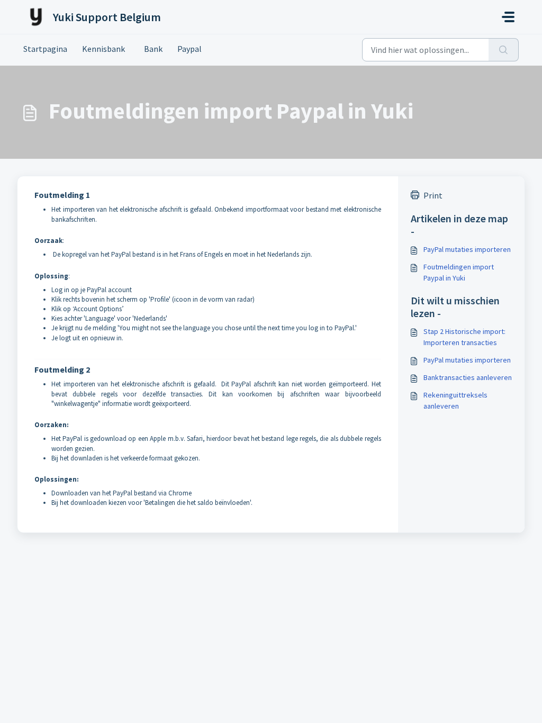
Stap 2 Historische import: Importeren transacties (464, 337)
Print (432, 195)
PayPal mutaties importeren (467, 249)
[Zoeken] (504, 49)
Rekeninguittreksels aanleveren (455, 400)
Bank (151, 48)
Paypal (189, 48)
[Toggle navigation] (508, 16)
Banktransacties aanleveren (467, 377)
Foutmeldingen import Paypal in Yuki (458, 272)
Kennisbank (103, 48)
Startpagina (45, 48)
